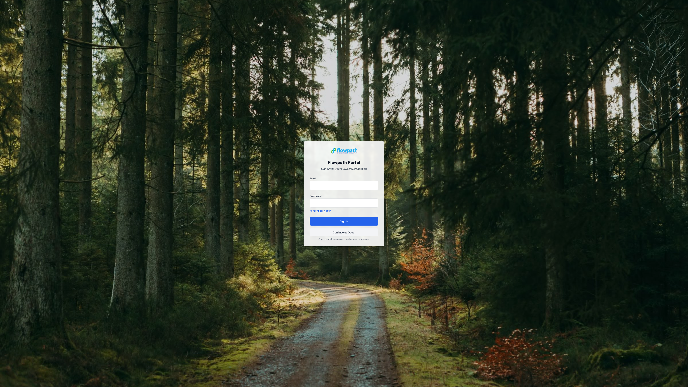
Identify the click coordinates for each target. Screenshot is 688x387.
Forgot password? (320, 210)
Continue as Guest (344, 232)
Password (316, 196)
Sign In (344, 221)
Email (313, 178)
